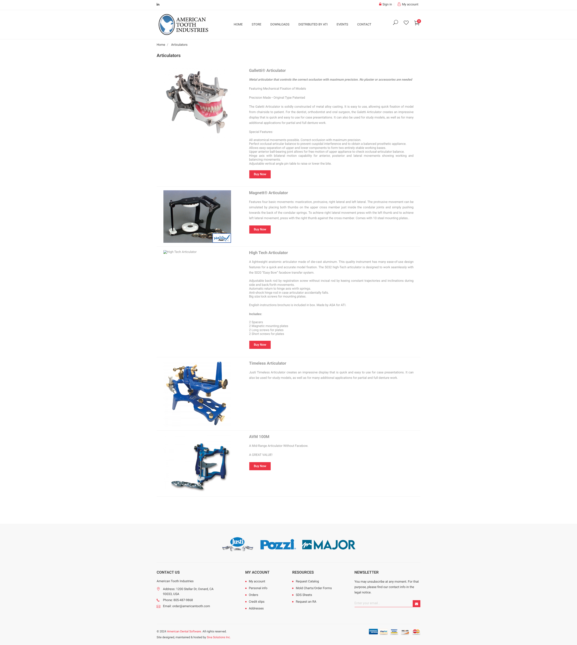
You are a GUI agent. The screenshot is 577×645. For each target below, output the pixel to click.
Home (238, 24)
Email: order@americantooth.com (186, 606)
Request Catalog (307, 581)
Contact (364, 24)
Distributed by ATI (313, 24)
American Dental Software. (184, 631)
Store (256, 24)
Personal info (258, 588)
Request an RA (306, 602)
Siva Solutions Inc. (219, 637)
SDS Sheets (304, 595)
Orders (253, 595)
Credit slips (257, 602)
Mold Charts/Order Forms (314, 588)
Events (342, 24)
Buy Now (260, 174)
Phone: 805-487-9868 (178, 600)
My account (257, 572)
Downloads (279, 24)
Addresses (256, 608)
